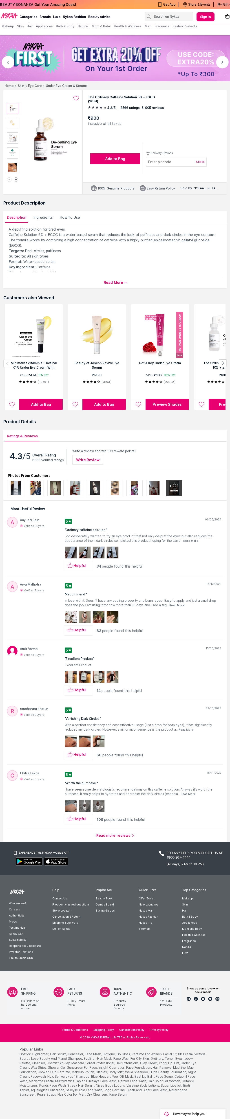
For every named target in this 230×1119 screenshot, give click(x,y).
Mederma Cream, (41, 1081)
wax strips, (39, 1067)
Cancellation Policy (131, 1029)
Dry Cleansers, (97, 1094)
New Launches (148, 904)
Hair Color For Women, (164, 1081)
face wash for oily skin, (131, 1058)
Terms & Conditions (75, 1029)
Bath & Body (190, 916)
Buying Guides (105, 910)
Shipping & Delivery (65, 922)
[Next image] (16, 180)
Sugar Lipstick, (171, 1085)
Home (9, 86)
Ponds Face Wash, (52, 1085)
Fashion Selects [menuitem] (185, 26)
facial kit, (170, 1054)
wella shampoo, (137, 1072)
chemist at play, (59, 1063)
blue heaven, (101, 1076)
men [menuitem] (148, 26)
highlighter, (40, 1054)
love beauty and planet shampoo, (57, 1058)
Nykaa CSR (16, 933)
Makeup (187, 898)
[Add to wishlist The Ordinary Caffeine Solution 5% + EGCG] (76, 98)
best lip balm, (145, 1076)
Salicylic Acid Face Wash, (84, 1090)
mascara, (78, 1063)
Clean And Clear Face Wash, (147, 1090)
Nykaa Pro (146, 922)
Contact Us (59, 898)
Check (200, 161)
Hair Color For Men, (72, 1094)
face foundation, (139, 1067)
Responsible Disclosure (25, 945)
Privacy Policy (159, 1029)
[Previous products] (7, 363)
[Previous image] (9, 180)
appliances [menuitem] (44, 26)
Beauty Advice (99, 17)
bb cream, (185, 1054)
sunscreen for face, (82, 1067)
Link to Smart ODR (21, 958)
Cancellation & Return (66, 916)
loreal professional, (100, 1063)
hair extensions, (127, 1063)
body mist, (116, 1072)
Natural (187, 947)
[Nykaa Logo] (9, 15)
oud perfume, (60, 1072)
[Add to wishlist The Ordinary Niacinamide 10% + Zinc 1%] (201, 404)
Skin (21, 86)
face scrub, (165, 1076)
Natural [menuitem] (82, 26)
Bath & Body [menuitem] (65, 26)
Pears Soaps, (47, 1094)
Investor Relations (21, 952)
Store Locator (61, 910)
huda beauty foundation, (168, 1072)
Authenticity (16, 915)
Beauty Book (104, 898)
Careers (14, 909)
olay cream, (149, 1063)
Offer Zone (146, 898)
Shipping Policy (103, 1029)
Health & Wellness (194, 934)
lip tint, (174, 1063)
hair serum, (58, 1054)
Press (13, 921)
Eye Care (35, 86)
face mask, (93, 1054)
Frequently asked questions (71, 904)
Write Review (88, 460)
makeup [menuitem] (8, 26)
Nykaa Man (146, 910)
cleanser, (39, 1063)
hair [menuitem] (30, 26)
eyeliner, (90, 1058)
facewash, (38, 1076)
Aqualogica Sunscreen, (48, 1090)
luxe (57, 17)
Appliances (189, 922)
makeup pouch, (83, 1072)
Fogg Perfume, (115, 1090)
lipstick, (25, 1054)
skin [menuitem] (20, 26)
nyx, (50, 1076)
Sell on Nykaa (61, 928)
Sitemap (144, 928)
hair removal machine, (169, 1067)
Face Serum (118, 1094)
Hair (185, 910)
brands (45, 17)
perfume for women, (147, 1054)
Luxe (185, 953)
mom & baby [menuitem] (101, 26)
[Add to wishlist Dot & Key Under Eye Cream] (138, 404)
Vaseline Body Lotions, (143, 1085)
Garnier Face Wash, (132, 1081)
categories (28, 17)
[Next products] (222, 363)
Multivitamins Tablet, (70, 1081)
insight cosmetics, (112, 1067)
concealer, (76, 1054)
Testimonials (17, 927)
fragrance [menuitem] (162, 26)
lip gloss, (124, 1054)
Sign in (205, 17)
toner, (170, 1058)
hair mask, (105, 1058)
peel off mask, (123, 1076)
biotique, (109, 1054)
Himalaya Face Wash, (101, 1081)
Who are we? (17, 903)
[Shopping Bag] (227, 17)
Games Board (105, 904)
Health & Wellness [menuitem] (128, 26)
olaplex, (102, 1072)
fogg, (163, 1063)
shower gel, (57, 1067)
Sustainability (18, 939)
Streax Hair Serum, (81, 1085)
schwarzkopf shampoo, (72, 1076)
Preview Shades (167, 404)
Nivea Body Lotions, (111, 1085)
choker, (43, 1072)
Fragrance (189, 941)
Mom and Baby (192, 928)
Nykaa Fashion (74, 17)
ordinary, (157, 1058)
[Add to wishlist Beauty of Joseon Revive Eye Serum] (75, 404)
